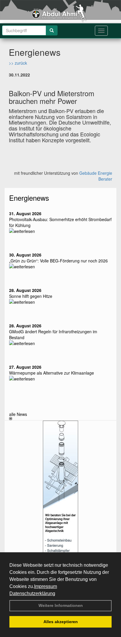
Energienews (29, 197)
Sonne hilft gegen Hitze (30, 296)
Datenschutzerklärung (32, 593)
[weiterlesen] (60, 231)
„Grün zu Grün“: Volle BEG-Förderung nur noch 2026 (58, 261)
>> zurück (18, 63)
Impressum (45, 586)
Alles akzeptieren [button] (60, 621)
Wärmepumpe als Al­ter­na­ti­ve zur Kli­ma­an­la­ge (51, 373)
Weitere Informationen (60, 605)
